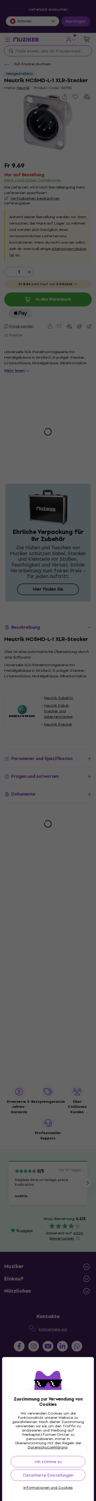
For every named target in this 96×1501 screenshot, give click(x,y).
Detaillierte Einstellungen (48, 1475)
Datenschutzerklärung (47, 1447)
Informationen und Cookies (48, 1487)
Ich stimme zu (48, 1461)
